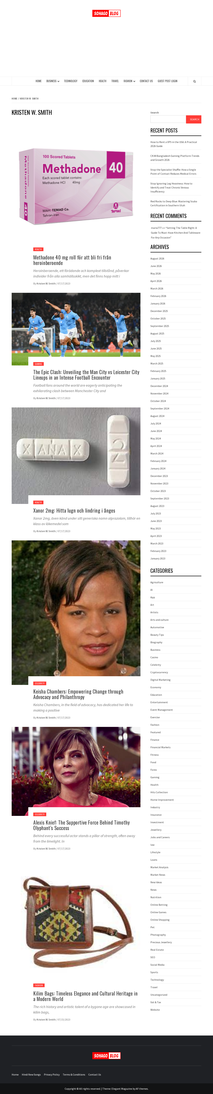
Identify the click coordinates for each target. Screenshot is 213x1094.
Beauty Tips (157, 634)
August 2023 (157, 506)
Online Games (158, 912)
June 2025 (156, 348)
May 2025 (155, 356)
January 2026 (157, 303)
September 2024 (159, 408)
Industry (155, 807)
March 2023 (156, 543)
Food (153, 762)
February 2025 (158, 371)
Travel (115, 81)
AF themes (142, 1088)
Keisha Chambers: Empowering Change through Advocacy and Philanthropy (78, 694)
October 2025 (158, 318)
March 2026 (156, 288)
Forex (153, 769)
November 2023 (159, 483)
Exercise (155, 717)
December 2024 (159, 386)
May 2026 (155, 273)
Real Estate (157, 949)
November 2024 (159, 393)
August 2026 (157, 258)
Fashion (128, 81)
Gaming (38, 363)
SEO (152, 957)
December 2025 (159, 311)
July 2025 (155, 341)
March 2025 (156, 363)
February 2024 (158, 461)
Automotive (157, 627)
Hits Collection (159, 792)
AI (151, 589)
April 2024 (156, 446)
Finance (154, 739)
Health (102, 81)
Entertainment (159, 702)
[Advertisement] (106, 51)
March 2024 (156, 453)
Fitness (154, 754)
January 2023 (157, 558)
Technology (70, 81)
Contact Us (146, 81)
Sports (154, 972)
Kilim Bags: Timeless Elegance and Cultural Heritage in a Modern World (85, 996)
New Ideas (156, 882)
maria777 (156, 227)
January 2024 (157, 468)
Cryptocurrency (159, 672)
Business (51, 81)
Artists (154, 612)
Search (154, 112)
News (153, 889)
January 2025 (157, 378)
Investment (157, 822)
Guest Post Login (167, 81)
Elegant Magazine (121, 1088)
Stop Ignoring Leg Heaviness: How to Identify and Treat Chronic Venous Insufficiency (171, 187)
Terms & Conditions (74, 1074)
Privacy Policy (52, 1074)
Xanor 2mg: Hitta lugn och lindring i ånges (74, 510)
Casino (154, 657)
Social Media (157, 964)
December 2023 (159, 476)
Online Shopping (160, 919)
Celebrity (40, 683)
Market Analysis (159, 867)
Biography (156, 642)
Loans (153, 859)
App (152, 597)
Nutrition (155, 897)
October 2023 (158, 491)
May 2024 (155, 438)
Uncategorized (158, 994)
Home (38, 81)
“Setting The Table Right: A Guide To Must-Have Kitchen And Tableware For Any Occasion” (175, 232)
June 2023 (156, 521)
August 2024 (157, 416)
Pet (152, 927)
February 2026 (158, 296)
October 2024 (158, 401)
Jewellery (155, 829)
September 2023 (159, 498)
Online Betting (159, 904)
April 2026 (156, 281)
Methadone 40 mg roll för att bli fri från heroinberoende (72, 259)
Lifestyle (155, 852)
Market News (157, 874)
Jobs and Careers (160, 837)
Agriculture (156, 582)
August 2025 (157, 333)
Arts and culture (159, 619)
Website (155, 1009)
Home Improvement (162, 799)
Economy (155, 687)
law (152, 844)
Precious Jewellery (161, 942)
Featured (155, 732)
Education (88, 81)
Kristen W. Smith (46, 283)
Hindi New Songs (31, 1074)
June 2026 (156, 266)
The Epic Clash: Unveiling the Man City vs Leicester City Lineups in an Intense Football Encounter (86, 374)
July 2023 (155, 513)
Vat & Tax (155, 1002)
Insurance (156, 814)
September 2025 (159, 326)
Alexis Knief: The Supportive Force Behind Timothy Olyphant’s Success (81, 825)
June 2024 (156, 431)
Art (152, 604)
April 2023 (156, 536)
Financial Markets (160, 747)
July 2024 (155, 423)
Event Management (161, 709)
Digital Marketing (160, 679)
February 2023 (158, 551)
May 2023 (155, 528)
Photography (158, 934)
